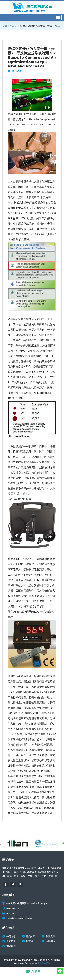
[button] (52, 95)
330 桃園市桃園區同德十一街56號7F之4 (26, 903)
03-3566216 (12, 913)
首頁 (4, 25)
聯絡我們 (11, 946)
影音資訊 (50, 936)
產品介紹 (30, 936)
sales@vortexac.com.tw (19, 918)
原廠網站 (50, 941)
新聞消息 (11, 941)
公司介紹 (11, 936)
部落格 (13, 25)
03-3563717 (12, 908)
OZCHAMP (43, 962)
